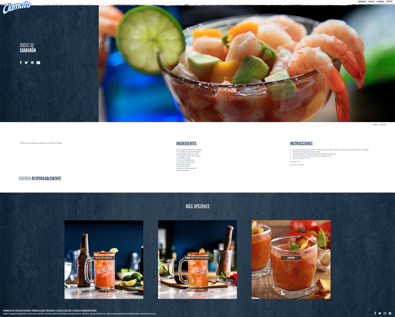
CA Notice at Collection (63, 311)
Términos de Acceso (38, 311)
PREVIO (375, 125)
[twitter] (26, 62)
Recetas (372, 2)
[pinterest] (32, 62)
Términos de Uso (8, 311)
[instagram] (385, 313)
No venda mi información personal (85, 311)
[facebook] (21, 62)
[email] (38, 62)
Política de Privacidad (23, 311)
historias (380, 2)
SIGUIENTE (382, 125)
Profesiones (50, 311)
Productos (362, 2)
